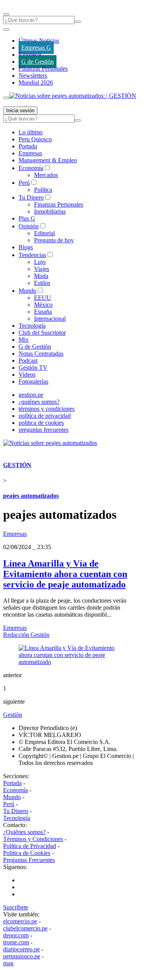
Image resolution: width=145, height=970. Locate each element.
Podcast (28, 360)
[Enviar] (78, 22)
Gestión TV (33, 367)
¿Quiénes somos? (24, 832)
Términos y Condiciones (33, 839)
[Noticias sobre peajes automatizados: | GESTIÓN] (72, 95)
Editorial (44, 233)
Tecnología (32, 325)
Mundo (27, 290)
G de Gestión (37, 61)
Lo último (31, 132)
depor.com (16, 935)
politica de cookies (41, 422)
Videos (27, 374)
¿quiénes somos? (39, 401)
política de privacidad (45, 415)
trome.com (16, 942)
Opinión (29, 226)
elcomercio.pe (20, 921)
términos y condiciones (47, 408)
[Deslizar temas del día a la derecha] (6, 98)
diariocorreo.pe (21, 949)
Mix (24, 339)
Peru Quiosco (35, 139)
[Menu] (6, 14)
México (43, 304)
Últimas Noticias (39, 40)
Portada (28, 146)
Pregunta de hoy (54, 240)
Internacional (50, 318)
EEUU (42, 297)
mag (8, 963)
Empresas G (36, 47)
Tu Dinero (31, 197)
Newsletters (33, 75)
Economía (31, 168)
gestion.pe (31, 394)
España (43, 311)
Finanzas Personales (43, 68)
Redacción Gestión (26, 634)
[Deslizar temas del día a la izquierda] (6, 29)
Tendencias (32, 255)
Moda (41, 276)
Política (43, 189)
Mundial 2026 (36, 82)
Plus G (27, 218)
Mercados (46, 175)
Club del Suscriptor (42, 332)
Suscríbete (15, 907)
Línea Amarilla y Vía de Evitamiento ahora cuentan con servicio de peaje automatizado (65, 573)
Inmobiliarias (50, 211)
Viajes (41, 269)
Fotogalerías (33, 381)
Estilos (42, 283)
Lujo (40, 262)
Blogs (26, 247)
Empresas (30, 54)
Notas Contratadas (41, 353)
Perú (24, 182)
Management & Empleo (48, 160)
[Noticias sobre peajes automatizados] (50, 443)
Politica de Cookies (26, 853)
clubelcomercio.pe (25, 928)
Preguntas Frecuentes (29, 860)
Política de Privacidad (29, 846)
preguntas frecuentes (43, 429)
